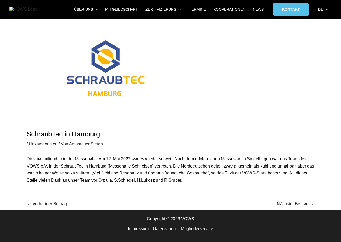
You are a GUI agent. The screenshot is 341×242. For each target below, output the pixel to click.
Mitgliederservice (197, 228)
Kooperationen (229, 9)
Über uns (83, 9)
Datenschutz (165, 228)
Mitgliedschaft (121, 9)
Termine (197, 9)
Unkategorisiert (43, 144)
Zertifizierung (161, 9)
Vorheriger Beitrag (47, 204)
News (258, 9)
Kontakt (291, 9)
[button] (95, 9)
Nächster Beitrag (295, 204)
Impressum (138, 228)
